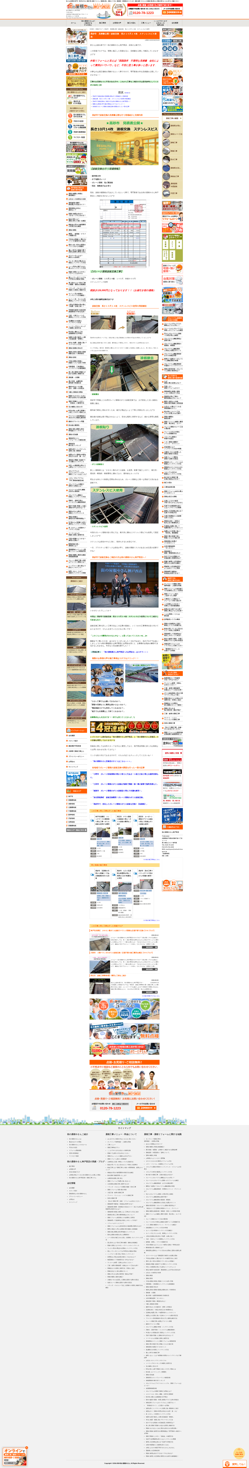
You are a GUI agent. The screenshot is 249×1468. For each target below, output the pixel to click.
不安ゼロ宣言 (73, 1147)
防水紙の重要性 (74, 425)
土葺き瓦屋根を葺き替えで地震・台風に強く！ (77, 305)
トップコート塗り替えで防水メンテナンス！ (77, 566)
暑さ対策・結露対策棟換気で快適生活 (157, 1295)
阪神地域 (71, 814)
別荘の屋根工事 (169, 723)
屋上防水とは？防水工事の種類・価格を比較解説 (77, 283)
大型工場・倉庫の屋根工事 (115, 1192)
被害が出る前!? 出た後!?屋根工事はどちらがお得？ (173, 610)
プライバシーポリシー (76, 756)
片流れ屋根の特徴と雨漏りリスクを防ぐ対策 (77, 362)
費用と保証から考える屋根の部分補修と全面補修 (122, 1229)
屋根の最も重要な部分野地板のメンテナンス (76, 429)
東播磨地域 (72, 800)
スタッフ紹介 (73, 741)
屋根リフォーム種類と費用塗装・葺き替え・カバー (173, 422)
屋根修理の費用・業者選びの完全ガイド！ (77, 203)
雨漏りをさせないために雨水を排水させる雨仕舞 (77, 396)
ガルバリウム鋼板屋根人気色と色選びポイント (172, 349)
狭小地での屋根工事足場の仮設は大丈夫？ (172, 478)
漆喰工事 (174, 143)
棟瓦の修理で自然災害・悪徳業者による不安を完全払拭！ (163, 1270)
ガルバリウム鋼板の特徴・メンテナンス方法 (159, 1327)
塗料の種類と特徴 (172, 753)
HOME (92, 29)
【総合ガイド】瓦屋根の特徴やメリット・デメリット (162, 1208)
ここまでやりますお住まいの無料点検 (160, 23)
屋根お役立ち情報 (170, 496)
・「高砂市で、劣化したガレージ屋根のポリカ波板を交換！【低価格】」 (119, 804)
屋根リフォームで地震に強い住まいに (119, 1181)
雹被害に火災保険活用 (153, 1450)
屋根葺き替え (176, 126)
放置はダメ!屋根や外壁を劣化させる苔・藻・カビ (77, 455)
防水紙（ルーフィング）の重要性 (156, 1372)
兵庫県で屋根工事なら (76, 751)
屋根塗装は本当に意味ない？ (75, 209)
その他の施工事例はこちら (151, 859)
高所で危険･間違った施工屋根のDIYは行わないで (77, 506)
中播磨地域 (72, 811)
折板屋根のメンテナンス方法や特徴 (157, 1227)
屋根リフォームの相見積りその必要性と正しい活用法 (173, 589)
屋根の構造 (72, 230)
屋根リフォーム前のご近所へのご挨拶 (171, 594)
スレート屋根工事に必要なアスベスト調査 (159, 1321)
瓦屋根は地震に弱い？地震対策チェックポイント (173, 527)
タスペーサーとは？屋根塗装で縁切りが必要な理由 (161, 1255)
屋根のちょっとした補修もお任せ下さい (119, 1156)
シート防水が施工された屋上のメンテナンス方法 (77, 267)
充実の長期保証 (74, 1153)
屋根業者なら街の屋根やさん (78, 1193)
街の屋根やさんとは (75, 1139)
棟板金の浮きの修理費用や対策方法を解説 (77, 225)
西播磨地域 (72, 825)
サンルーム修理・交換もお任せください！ (172, 684)
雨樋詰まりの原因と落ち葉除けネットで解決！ (173, 704)
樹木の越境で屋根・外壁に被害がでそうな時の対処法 (173, 639)
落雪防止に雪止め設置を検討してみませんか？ (121, 1257)
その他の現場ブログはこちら (151, 996)
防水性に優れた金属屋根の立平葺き (157, 1397)
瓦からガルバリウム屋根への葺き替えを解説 (172, 334)
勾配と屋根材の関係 (76, 392)
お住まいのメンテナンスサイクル (156, 1360)
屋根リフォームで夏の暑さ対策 (117, 1189)
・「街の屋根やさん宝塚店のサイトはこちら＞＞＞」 (111, 761)
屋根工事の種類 (172, 118)
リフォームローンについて (115, 1223)
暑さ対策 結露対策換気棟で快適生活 (76, 382)
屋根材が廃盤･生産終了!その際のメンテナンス (77, 460)
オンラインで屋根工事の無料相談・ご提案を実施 (172, 584)
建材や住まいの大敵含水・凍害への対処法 (76, 387)
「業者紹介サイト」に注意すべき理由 (172, 649)
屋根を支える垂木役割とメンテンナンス (76, 512)
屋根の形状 (72, 357)
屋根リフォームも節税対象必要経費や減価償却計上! (173, 733)
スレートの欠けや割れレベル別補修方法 (172, 432)
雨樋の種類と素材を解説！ (115, 1277)
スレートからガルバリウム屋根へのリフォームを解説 (173, 329)
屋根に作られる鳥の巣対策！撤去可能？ (172, 709)
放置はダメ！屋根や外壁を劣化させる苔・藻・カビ (161, 1411)
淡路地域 (71, 804)
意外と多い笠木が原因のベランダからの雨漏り (77, 245)
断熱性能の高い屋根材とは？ (74, 545)
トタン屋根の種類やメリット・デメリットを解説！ (161, 1224)
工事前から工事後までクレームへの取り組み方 (172, 599)
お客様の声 (117, 23)
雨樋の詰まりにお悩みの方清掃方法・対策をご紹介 (173, 699)
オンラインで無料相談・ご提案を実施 (119, 1142)
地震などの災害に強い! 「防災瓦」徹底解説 (172, 532)
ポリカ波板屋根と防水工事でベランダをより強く (173, 694)
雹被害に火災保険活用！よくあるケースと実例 (172, 567)
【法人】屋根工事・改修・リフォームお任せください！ (124, 1201)
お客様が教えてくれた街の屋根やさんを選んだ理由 (84, 1175)
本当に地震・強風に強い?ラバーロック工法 (78, 343)
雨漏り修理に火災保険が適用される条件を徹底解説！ (162, 1456)
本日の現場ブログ (74, 1172)
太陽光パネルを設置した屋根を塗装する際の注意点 (123, 1279)
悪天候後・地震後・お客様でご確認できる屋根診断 (161, 1149)
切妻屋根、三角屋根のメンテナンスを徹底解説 (77, 367)
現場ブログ (99, 29)
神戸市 (70, 796)
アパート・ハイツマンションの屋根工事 (172, 718)
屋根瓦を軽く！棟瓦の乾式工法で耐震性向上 (172, 522)
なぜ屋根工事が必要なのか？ (172, 382)
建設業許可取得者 (75, 746)
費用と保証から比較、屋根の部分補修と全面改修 (173, 402)
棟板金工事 (175, 176)
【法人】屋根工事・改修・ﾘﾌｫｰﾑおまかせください (173, 728)
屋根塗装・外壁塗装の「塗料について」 (158, 1152)
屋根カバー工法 (176, 134)
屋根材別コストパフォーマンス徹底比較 (77, 439)
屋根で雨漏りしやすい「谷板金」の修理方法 (76, 402)
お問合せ (72, 761)
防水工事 (174, 159)
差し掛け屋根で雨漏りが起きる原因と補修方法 (160, 1425)
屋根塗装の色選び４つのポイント (170, 542)
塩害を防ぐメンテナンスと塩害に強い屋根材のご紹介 (162, 1408)
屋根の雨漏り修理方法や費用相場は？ (77, 517)
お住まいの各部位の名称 (77, 199)
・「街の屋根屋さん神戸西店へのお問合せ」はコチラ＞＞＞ (124, 652)
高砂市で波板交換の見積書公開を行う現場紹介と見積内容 (110, 96)
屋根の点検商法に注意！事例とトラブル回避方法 (172, 624)
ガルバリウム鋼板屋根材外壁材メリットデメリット (173, 364)
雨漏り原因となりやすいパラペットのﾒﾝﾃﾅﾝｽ (77, 272)
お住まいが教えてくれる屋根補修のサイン (172, 407)
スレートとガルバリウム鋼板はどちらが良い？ (172, 324)
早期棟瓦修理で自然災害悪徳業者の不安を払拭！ (77, 310)
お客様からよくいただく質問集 (155, 1158)
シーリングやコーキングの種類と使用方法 (77, 327)
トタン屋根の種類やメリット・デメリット (172, 442)
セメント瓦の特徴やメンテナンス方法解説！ (77, 294)
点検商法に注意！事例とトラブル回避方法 (120, 1162)
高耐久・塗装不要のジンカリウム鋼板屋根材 (77, 501)
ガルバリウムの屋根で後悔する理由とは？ (76, 485)
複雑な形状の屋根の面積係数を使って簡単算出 (77, 352)
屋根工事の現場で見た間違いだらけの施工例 (172, 537)
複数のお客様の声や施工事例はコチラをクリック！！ (109, 104)
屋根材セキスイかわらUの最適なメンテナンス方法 (173, 468)
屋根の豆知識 (73, 434)
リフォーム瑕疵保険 (75, 1150)
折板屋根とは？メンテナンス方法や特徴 (172, 447)
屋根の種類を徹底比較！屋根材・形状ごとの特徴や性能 (163, 1211)
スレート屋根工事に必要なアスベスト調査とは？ (77, 561)
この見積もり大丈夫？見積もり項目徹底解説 (172, 604)
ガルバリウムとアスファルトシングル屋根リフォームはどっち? (78, 472)
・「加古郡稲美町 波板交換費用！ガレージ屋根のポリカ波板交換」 (117, 797)
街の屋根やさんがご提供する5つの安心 (88, 23)
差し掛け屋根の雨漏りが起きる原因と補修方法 (77, 372)
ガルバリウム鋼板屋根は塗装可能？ (172, 339)
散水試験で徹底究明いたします (117, 1175)
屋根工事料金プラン (113, 1147)
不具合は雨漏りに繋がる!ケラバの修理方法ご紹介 (77, 240)
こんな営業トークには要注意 (172, 615)
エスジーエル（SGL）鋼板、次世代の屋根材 (159, 1394)
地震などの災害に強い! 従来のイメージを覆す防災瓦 (162, 1315)
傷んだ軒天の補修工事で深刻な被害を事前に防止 (77, 251)
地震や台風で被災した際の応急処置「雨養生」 (77, 338)
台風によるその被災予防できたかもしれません (173, 501)
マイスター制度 (74, 1156)
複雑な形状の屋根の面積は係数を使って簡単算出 (161, 1289)
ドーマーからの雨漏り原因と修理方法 (76, 534)
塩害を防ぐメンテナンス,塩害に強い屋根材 (77, 450)
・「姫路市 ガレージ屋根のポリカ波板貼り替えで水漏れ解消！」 (116, 791)
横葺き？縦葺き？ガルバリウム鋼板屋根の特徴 (173, 359)
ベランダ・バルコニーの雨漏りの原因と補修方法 (77, 289)
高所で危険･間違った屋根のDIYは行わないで (159, 1335)
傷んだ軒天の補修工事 (153, 1352)
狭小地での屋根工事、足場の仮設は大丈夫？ (159, 1174)
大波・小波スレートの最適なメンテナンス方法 (77, 316)
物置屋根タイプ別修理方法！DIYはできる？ (172, 679)
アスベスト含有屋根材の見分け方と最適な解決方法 (161, 1318)
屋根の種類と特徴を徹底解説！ (76, 194)
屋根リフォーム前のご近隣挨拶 (117, 1159)
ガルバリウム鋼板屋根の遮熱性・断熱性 (172, 344)
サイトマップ (73, 767)
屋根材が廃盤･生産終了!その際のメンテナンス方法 (161, 1264)
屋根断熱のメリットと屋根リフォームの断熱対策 (77, 550)
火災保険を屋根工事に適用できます (118, 1184)
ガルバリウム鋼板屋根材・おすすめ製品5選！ (160, 1183)
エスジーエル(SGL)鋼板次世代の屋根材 (77, 490)
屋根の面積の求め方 (76, 348)
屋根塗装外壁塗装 (174, 185)
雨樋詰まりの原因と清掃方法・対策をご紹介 (121, 1268)
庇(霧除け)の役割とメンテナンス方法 (75, 321)
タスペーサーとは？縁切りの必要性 (76, 256)
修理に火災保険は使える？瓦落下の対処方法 (173, 511)
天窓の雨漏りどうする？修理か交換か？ (77, 539)
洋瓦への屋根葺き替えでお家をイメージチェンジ (77, 466)
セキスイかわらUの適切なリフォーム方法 (158, 1161)
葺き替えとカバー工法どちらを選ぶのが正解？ (172, 412)
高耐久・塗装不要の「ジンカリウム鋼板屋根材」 (161, 1330)
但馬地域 (71, 822)
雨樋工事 (174, 151)
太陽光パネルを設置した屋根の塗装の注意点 (172, 453)
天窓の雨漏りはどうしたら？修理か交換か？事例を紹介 (163, 1245)
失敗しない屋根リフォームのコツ (172, 387)
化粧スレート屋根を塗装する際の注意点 (171, 458)
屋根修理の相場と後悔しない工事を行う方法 (172, 392)
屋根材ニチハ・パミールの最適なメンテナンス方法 (173, 463)
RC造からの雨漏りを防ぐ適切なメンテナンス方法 (77, 523)
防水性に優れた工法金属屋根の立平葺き (76, 332)
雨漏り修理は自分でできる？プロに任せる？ (77, 214)
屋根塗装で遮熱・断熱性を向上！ (156, 1301)
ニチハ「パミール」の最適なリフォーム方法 (159, 1164)
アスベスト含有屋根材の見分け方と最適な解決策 (77, 416)
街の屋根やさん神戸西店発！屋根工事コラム (82, 1177)
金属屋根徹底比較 (151, 1388)
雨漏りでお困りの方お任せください (118, 1153)
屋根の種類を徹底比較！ (169, 417)
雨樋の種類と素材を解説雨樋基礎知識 (77, 555)
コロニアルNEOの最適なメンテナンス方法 (172, 473)
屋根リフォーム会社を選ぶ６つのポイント (173, 492)
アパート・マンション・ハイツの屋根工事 (120, 1195)
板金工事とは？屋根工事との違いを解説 (77, 220)
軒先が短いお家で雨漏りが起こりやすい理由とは (77, 411)
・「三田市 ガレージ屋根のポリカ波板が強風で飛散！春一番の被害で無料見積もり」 (124, 784)
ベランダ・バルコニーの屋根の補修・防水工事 (121, 1187)
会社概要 (175, 23)
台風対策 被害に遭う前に (115, 1178)
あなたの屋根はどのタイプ (154, 1144)
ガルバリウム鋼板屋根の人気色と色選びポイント (161, 1202)
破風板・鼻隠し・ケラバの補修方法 (157, 1242)
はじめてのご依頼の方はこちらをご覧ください (121, 1139)
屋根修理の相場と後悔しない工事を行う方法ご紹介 (123, 1212)
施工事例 (102, 23)
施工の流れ (131, 23)
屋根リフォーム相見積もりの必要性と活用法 (121, 1217)
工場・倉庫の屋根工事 (172, 713)
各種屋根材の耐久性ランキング (155, 1380)
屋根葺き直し (176, 168)
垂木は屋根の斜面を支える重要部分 (118, 1234)
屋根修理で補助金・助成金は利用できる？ (172, 572)
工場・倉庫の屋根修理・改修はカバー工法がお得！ (173, 689)
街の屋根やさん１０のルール (78, 1144)
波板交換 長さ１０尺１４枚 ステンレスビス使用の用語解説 (112, 98)
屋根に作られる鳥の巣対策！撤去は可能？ (120, 1274)
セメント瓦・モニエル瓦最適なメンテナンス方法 (77, 300)
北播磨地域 (72, 807)
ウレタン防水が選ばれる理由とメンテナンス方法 (77, 261)
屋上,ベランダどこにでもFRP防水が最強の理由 (77, 278)
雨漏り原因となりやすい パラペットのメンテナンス (123, 1245)
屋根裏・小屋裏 (74, 377)
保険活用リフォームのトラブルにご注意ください (173, 644)
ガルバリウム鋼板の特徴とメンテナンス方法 (77, 496)
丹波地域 (71, 818)
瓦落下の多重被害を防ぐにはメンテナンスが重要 (172, 506)
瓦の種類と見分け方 (76, 407)
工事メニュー (146, 23)
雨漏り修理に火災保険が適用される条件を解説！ (172, 562)
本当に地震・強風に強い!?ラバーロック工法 (159, 1419)
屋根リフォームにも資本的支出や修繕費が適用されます (124, 1226)
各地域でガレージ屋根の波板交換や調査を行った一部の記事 (111, 106)
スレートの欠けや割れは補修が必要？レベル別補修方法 (163, 1222)
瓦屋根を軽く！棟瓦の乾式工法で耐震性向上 (159, 1310)
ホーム (73, 23)
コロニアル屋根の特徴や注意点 (170, 437)
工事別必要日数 (169, 487)
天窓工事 (174, 193)
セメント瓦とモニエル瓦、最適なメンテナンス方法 (161, 1233)
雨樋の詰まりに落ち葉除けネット (117, 1271)
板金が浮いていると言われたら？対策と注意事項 (173, 629)
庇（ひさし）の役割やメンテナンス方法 (77, 528)
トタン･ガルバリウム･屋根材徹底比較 (76, 479)
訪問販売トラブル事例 (172, 619)
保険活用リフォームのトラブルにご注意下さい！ (161, 1402)
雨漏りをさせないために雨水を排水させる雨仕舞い (161, 1428)
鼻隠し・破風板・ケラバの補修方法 (77, 234)
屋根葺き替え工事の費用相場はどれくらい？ (172, 397)
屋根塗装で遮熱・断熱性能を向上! (172, 552)
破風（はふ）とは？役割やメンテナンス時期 (77, 572)
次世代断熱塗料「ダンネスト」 (169, 547)
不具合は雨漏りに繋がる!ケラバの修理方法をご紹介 (162, 1258)
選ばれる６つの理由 (75, 1142)
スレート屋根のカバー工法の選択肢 (173, 427)
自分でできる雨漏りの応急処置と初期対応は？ (172, 557)
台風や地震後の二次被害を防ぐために (172, 516)
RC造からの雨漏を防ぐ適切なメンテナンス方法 (160, 1332)
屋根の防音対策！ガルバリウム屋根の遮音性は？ (173, 369)
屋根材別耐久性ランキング (75, 444)
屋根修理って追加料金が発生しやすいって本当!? (172, 634)
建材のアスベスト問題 (76, 421)
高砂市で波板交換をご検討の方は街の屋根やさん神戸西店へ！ (112, 101)
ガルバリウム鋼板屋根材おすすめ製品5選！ (172, 354)
